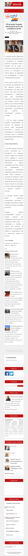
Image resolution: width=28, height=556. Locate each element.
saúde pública (15, 33)
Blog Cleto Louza (10, 507)
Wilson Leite (9, 535)
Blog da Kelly (9, 510)
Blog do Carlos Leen (17, 552)
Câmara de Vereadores (11, 429)
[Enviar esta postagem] (6, 248)
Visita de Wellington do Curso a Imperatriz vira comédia (16, 294)
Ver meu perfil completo (11, 409)
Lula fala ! (12, 453)
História (14, 427)
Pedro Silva (17, 553)
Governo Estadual (13, 431)
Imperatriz (9, 420)
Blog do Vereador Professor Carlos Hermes (13, 518)
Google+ (14, 245)
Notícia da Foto (10, 528)
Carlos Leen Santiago (17, 396)
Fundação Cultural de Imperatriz (14, 426)
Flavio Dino (8, 427)
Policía (10, 33)
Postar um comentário (11, 360)
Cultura (21, 420)
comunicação (20, 427)
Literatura (20, 431)
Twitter (8, 245)
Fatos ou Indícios (10, 524)
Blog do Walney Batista (12, 521)
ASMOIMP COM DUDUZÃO (13, 503)
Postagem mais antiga (16, 351)
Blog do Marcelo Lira (11, 513)
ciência (6, 433)
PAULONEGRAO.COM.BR (12, 531)
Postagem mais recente (12, 350)
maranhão (8, 422)
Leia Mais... (7, 268)
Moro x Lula (13, 446)
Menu (7, 10)
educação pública (17, 424)
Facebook (17, 243)
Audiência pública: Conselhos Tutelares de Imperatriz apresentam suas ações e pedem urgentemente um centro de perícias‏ (13, 275)
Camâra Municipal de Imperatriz (14, 32)
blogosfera (11, 433)
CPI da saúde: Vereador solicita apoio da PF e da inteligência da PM (14, 26)
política (15, 422)
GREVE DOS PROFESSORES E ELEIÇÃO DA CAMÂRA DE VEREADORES (17, 311)
